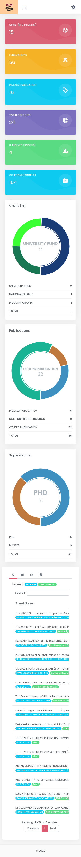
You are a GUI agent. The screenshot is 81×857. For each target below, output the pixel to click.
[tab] (13, 575)
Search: (20, 593)
